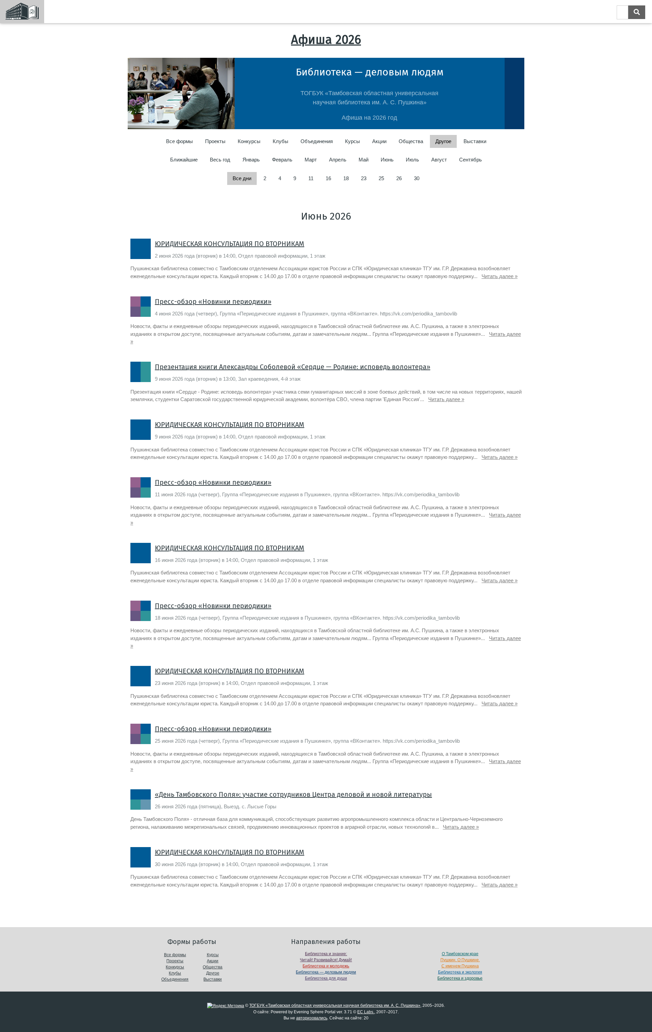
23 (363, 178)
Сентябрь (470, 159)
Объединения (317, 141)
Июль (412, 159)
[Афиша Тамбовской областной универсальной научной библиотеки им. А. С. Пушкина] (22, 11)
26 (399, 178)
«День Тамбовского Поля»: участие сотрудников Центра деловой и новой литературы (293, 794)
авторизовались (311, 1018)
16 (328, 178)
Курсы (352, 141)
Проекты (215, 141)
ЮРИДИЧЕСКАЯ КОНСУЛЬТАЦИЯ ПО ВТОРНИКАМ (229, 244)
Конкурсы (249, 141)
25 (381, 178)
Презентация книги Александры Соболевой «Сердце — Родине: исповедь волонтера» (292, 367)
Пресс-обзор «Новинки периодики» (213, 301)
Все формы (179, 141)
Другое (212, 973)
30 (416, 178)
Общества (411, 141)
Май (363, 159)
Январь (251, 159)
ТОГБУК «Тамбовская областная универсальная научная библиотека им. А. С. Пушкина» (334, 1005)
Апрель (337, 159)
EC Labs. (365, 1012)
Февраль (282, 159)
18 (346, 178)
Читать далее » (500, 276)
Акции (379, 141)
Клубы (280, 141)
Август (439, 159)
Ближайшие (184, 159)
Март (311, 159)
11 (310, 178)
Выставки (475, 141)
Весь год (220, 159)
